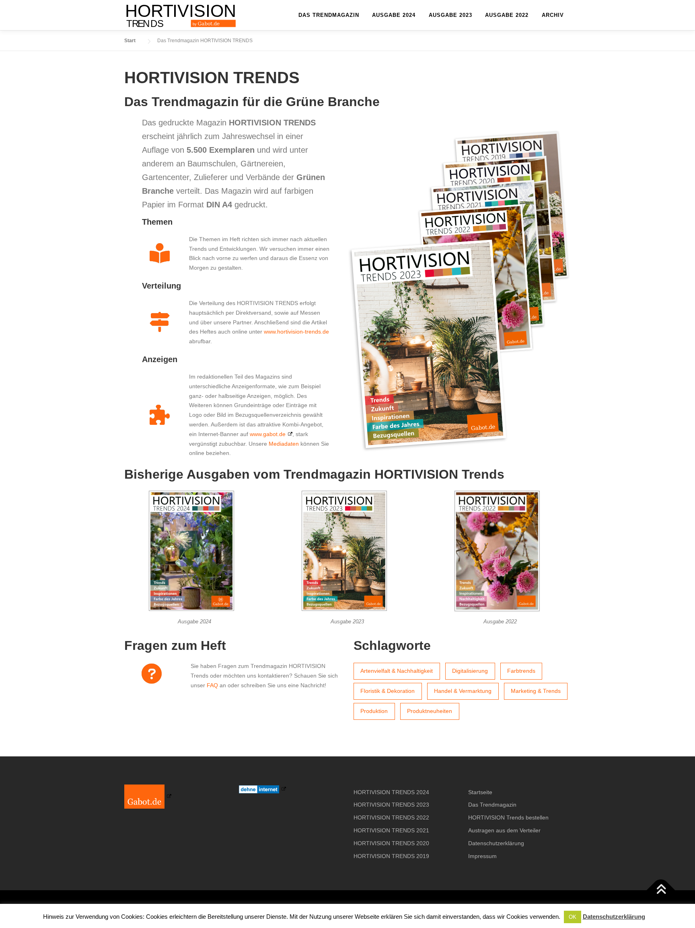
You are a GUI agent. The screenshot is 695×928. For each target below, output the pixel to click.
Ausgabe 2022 (506, 15)
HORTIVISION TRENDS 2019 (391, 856)
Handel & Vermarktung (462, 691)
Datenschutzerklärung (496, 843)
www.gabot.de (268, 434)
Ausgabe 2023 (450, 15)
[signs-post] (160, 322)
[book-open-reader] (160, 253)
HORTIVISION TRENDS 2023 (391, 804)
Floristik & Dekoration (387, 691)
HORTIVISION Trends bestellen (508, 817)
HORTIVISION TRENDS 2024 (391, 792)
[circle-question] (152, 674)
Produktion (374, 711)
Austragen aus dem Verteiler (504, 830)
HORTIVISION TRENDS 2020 (391, 843)
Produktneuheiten (429, 711)
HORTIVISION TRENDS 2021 (391, 830)
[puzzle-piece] (160, 415)
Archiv (553, 15)
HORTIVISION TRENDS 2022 (391, 817)
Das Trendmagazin (328, 15)
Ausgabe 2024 (393, 15)
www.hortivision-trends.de (296, 331)
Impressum (482, 856)
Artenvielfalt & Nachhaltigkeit (396, 671)
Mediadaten (284, 443)
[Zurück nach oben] (661, 890)
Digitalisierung (470, 671)
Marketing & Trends (536, 691)
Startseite (480, 792)
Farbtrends (521, 671)
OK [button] (572, 917)
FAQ (212, 685)
